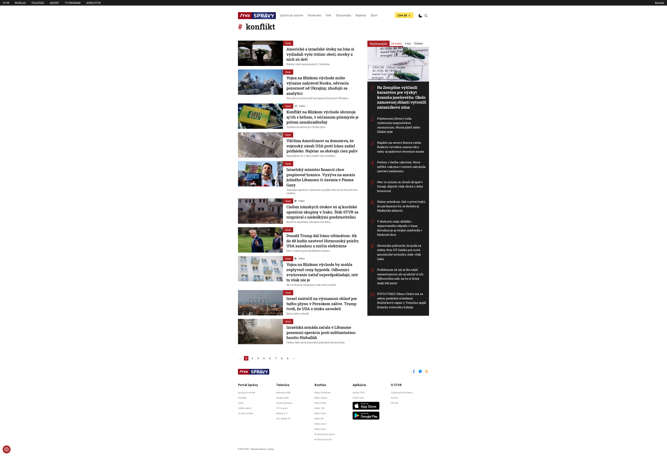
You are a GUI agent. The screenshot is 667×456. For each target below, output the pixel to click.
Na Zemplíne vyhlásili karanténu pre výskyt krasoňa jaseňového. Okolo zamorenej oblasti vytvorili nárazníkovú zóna (401, 97)
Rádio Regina (320, 397)
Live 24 (402, 15)
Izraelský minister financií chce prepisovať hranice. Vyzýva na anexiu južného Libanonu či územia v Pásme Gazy (320, 177)
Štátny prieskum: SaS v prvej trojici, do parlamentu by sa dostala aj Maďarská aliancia (401, 206)
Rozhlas (20, 3)
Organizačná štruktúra (402, 392)
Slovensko (314, 15)
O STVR (396, 385)
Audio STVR (93, 3)
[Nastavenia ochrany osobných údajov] (7, 449)
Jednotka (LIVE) (283, 392)
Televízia (37, 3)
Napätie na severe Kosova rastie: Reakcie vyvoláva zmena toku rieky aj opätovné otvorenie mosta (400, 147)
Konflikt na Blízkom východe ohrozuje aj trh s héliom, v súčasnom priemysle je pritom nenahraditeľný (322, 117)
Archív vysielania (284, 402)
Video (301, 200)
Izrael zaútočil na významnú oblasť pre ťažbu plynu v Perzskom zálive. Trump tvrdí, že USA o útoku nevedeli (321, 303)
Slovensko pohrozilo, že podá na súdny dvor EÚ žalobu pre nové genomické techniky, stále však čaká (399, 252)
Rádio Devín (320, 402)
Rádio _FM (319, 408)
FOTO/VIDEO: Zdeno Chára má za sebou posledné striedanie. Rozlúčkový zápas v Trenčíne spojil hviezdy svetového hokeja (401, 300)
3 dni (408, 43)
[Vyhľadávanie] (426, 15)
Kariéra (394, 397)
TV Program (73, 3)
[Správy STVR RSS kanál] (426, 372)
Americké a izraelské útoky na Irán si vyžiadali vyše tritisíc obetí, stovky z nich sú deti (320, 54)
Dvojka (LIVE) (282, 397)
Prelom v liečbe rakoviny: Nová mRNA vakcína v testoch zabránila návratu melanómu (401, 166)
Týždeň (418, 43)
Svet (328, 15)
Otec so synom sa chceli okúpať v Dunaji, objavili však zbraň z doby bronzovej (400, 186)
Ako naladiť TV (283, 418)
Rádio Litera (320, 423)
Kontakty (242, 397)
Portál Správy (248, 385)
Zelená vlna (358, 397)
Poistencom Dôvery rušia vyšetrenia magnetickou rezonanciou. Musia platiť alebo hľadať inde (398, 125)
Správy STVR (358, 392)
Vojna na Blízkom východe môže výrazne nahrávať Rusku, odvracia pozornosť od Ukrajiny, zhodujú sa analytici (317, 85)
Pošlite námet (244, 408)
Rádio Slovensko (322, 392)
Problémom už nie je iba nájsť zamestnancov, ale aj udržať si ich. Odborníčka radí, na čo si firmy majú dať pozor (400, 276)
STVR (6, 3)
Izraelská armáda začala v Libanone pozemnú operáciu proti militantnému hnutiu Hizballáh (321, 332)
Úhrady (394, 402)
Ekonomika (343, 15)
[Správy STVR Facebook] (413, 372)
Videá (241, 402)
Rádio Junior (320, 429)
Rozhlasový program (324, 434)
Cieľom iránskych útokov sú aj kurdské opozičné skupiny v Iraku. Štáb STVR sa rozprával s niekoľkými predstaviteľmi (322, 212)
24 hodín (396, 43)
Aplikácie (359, 385)
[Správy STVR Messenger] (420, 372)
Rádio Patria (320, 413)
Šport (374, 15)
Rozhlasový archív (323, 439)
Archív (54, 3)
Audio (302, 105)
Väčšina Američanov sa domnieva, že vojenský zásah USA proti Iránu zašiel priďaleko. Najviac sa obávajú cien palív (322, 145)
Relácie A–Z (281, 413)
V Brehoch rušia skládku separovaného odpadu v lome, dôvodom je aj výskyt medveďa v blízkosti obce (399, 228)
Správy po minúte (291, 15)
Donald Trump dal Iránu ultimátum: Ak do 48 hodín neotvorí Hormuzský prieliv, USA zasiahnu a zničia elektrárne (322, 240)
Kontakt (659, 3)
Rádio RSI (318, 418)
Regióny (361, 15)
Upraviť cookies (245, 413)
